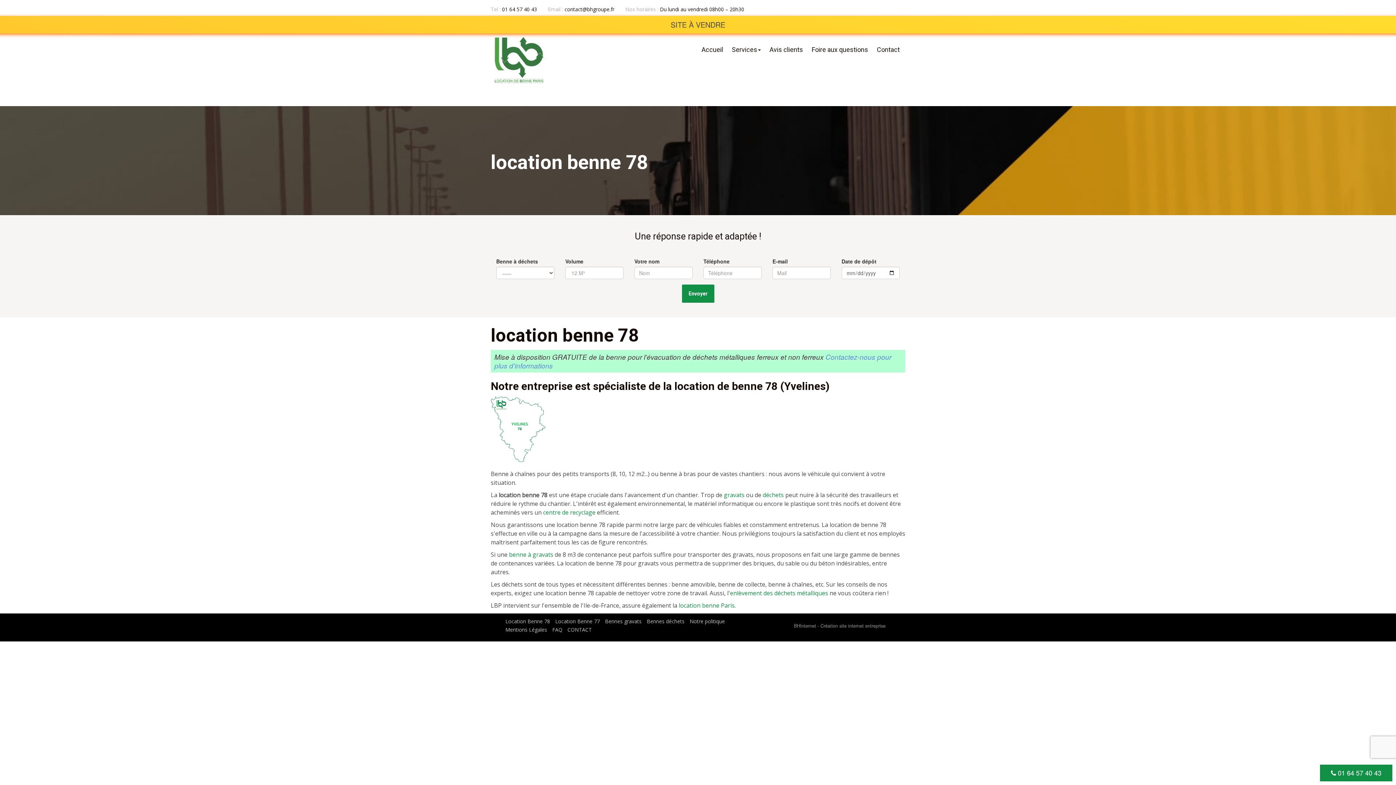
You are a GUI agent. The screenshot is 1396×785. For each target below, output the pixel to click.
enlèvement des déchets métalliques (779, 593)
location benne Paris (707, 605)
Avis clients (786, 50)
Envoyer (698, 294)
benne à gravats (531, 555)
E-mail (780, 261)
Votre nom (646, 261)
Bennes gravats (623, 621)
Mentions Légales (526, 629)
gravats (734, 495)
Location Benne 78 (527, 621)
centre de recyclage (569, 512)
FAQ (557, 629)
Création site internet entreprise (853, 626)
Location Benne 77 (577, 621)
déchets (773, 495)
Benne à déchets (517, 261)
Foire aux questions (840, 50)
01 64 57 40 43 (1358, 772)
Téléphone (716, 261)
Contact (888, 50)
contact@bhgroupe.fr (588, 9)
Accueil (712, 50)
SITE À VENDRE (698, 24)
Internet (805, 626)
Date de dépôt (859, 261)
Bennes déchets (666, 621)
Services (744, 50)
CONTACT (579, 629)
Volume (574, 261)
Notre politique (707, 621)
